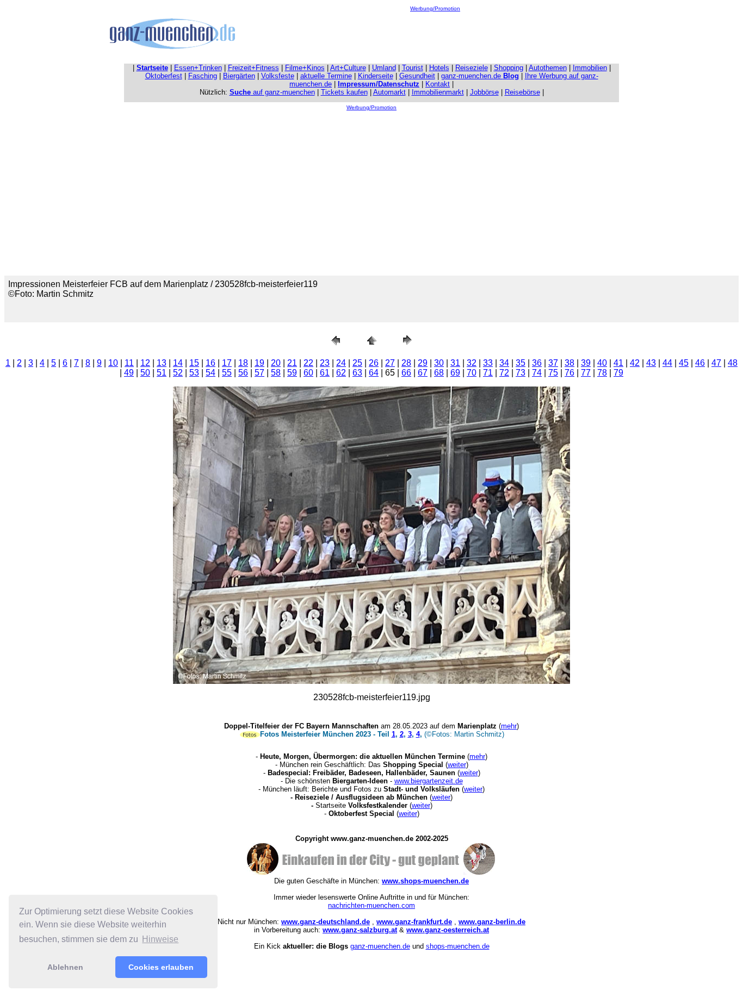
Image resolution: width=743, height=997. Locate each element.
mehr (509, 726)
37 (553, 362)
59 (292, 372)
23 (325, 362)
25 (357, 362)
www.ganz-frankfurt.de (414, 922)
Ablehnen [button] (65, 967)
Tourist (412, 68)
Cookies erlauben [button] (161, 967)
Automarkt (389, 92)
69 (455, 372)
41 (618, 362)
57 (259, 372)
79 (618, 372)
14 (178, 362)
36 (537, 362)
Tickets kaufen (344, 92)
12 (145, 362)
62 (341, 372)
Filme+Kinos (305, 68)
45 (684, 362)
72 (504, 372)
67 (423, 372)
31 (455, 362)
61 (325, 372)
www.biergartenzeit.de (428, 781)
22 (308, 362)
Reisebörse (522, 92)
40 (602, 362)
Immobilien (590, 68)
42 (635, 362)
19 (259, 362)
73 (520, 372)
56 (243, 372)
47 (716, 362)
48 (733, 362)
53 (194, 372)
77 (586, 372)
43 (651, 362)
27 (390, 362)
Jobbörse (484, 92)
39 (586, 362)
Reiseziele (471, 68)
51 (161, 372)
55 (227, 372)
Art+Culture (348, 68)
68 (439, 372)
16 (210, 362)
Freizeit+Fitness (253, 68)
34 (504, 362)
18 (243, 362)
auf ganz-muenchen (272, 92)
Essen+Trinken (198, 68)
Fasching (202, 76)
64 (374, 372)
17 (227, 362)
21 (292, 362)
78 (602, 372)
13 (161, 362)
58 (276, 372)
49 (129, 372)
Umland (384, 68)
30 (439, 362)
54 (210, 372)
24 (341, 362)
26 (374, 362)
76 (569, 372)
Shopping (508, 68)
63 (357, 372)
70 (471, 372)
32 (471, 362)
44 (667, 362)
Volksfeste (277, 76)
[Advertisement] (435, 35)
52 (178, 372)
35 (520, 362)
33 (488, 362)
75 (553, 372)
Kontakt (437, 84)
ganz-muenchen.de (480, 76)
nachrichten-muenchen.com (371, 905)
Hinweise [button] (160, 939)
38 (569, 362)
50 (145, 372)
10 (113, 362)
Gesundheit (417, 76)
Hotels (439, 68)
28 (406, 362)
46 (700, 362)
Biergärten (239, 76)
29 (423, 362)
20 (276, 362)
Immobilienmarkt (438, 92)
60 (308, 372)
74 (537, 372)
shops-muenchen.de (458, 946)
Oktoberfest (163, 76)
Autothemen (548, 68)
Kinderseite (375, 76)
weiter (457, 765)
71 (488, 372)
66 (406, 372)
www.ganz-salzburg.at (360, 930)
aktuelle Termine (326, 76)
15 (194, 362)
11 (129, 362)
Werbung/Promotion (435, 8)
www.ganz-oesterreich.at (447, 930)
